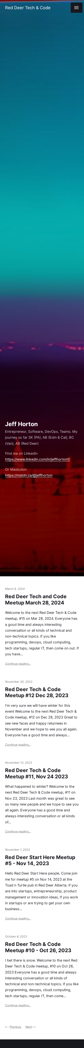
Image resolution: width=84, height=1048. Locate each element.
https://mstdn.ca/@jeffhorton (28, 475)
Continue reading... (18, 663)
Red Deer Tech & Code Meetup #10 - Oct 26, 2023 (38, 947)
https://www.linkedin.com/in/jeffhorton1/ (37, 459)
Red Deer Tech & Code (28, 7)
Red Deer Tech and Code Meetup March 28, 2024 (36, 599)
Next (28, 1027)
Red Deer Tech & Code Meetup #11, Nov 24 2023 (36, 773)
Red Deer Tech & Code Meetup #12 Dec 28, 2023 (36, 692)
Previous (15, 1027)
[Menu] (76, 8)
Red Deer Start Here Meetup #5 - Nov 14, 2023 (40, 860)
